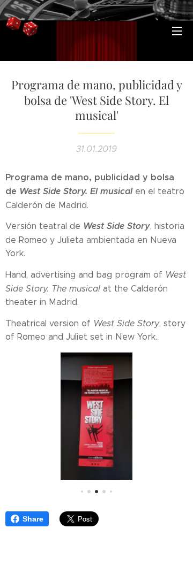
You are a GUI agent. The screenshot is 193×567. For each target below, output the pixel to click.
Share (33, 519)
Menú (177, 30)
